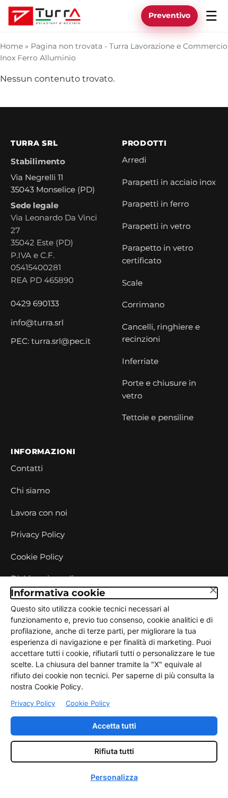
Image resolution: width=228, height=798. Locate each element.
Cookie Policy (37, 557)
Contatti (27, 468)
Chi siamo (30, 490)
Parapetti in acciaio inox (169, 182)
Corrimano (143, 304)
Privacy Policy (38, 534)
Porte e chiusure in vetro (159, 389)
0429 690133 (35, 303)
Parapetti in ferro (155, 204)
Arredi (134, 160)
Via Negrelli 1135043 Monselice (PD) (53, 184)
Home (11, 46)
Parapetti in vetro (156, 226)
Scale (132, 283)
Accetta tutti (114, 725)
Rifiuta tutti (114, 751)
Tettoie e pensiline (158, 417)
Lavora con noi (39, 513)
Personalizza (114, 777)
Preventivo (169, 15)
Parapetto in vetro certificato (157, 254)
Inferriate (140, 361)
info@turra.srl (37, 322)
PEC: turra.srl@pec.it (51, 341)
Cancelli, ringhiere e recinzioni (161, 333)
